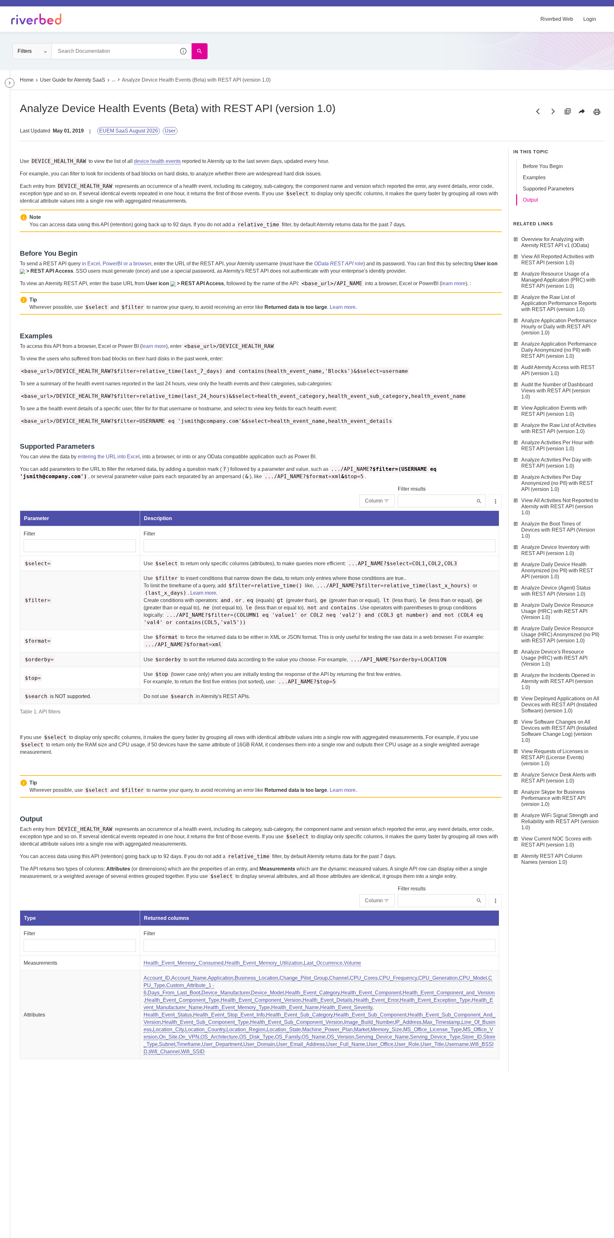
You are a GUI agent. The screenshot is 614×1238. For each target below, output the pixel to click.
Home (27, 80)
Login (589, 19)
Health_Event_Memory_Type (237, 1007)
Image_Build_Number (369, 1022)
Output (530, 200)
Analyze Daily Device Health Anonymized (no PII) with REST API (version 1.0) (557, 570)
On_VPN (189, 1037)
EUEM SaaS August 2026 (128, 130)
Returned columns (166, 918)
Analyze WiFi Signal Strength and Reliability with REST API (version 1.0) (560, 821)
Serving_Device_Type (435, 1037)
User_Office (379, 1044)
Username (457, 1044)
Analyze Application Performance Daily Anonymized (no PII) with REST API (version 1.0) (559, 350)
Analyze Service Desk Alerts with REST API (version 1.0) (558, 778)
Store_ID (472, 1037)
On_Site (168, 1037)
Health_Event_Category (312, 992)
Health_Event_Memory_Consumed (184, 963)
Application (220, 978)
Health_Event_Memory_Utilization (264, 963)
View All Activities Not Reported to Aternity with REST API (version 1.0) (559, 506)
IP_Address (408, 1022)
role (338, 263)
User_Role (407, 1044)
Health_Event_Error (376, 1000)
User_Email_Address (300, 1044)
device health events (157, 161)
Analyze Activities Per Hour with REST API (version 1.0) (557, 445)
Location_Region (245, 1029)
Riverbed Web (556, 19)
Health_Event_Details (327, 1000)
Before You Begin (543, 166)
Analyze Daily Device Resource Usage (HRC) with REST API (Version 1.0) (557, 611)
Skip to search (72, 7)
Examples (534, 177)
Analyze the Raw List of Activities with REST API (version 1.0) (558, 428)
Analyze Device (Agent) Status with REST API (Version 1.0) (556, 591)
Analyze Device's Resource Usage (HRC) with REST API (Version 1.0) (554, 658)
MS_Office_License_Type (432, 1029)
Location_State (284, 1029)
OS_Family (287, 1037)
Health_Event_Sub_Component (370, 1014)
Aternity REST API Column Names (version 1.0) (551, 859)
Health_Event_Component (371, 992)
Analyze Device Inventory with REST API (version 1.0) (555, 550)
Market (361, 1029)
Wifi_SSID (193, 1051)
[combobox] (121, 51)
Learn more (343, 307)
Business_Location (256, 978)
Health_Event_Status (168, 1014)
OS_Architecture (219, 1037)
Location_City (168, 1029)
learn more (453, 283)
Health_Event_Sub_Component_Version (296, 1022)
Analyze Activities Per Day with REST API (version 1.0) (556, 463)
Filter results (412, 489)
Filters (25, 51)
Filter (29, 533)
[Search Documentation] (200, 51)
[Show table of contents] (9, 83)
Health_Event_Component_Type (182, 1000)
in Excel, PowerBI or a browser (116, 263)
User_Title (432, 1044)
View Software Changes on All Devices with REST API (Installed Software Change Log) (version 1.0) (559, 731)
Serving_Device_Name (382, 1037)
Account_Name (189, 978)
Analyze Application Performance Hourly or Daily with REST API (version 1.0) (559, 326)
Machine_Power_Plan (327, 1029)
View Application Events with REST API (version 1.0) (554, 411)
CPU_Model (473, 978)
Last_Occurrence (323, 963)
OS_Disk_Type (256, 1037)
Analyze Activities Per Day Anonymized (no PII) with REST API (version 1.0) (557, 483)
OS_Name (314, 1037)
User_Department (222, 1044)
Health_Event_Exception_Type (435, 1000)
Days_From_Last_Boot (174, 992)
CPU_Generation (438, 978)
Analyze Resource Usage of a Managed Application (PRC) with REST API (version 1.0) (558, 280)
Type (30, 918)
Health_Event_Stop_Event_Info (229, 1014)
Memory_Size (386, 1029)
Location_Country (205, 1029)
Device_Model (267, 992)
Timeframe (189, 1044)
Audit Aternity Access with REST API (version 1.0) (558, 370)
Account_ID (157, 978)
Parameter (36, 518)
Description (158, 518)
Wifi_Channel (164, 1051)
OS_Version (340, 1037)
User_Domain (259, 1044)
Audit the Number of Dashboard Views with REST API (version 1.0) (557, 390)
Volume (352, 963)
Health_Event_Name (295, 1007)
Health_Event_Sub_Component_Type (205, 1022)
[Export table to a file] (495, 500)
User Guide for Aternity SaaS (72, 80)
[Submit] (479, 501)
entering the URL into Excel (109, 456)
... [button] (113, 79)
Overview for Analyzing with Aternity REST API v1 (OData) (555, 242)
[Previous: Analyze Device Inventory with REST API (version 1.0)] (537, 111)
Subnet (167, 1044)
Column (374, 500)
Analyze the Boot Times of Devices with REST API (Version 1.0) (558, 530)
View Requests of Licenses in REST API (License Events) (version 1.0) (554, 757)
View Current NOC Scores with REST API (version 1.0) (556, 842)
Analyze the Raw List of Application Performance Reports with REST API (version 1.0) (558, 303)
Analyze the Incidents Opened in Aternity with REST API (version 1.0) (558, 681)
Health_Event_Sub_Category (299, 1014)
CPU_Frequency (398, 978)
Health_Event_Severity (346, 1007)
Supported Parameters (548, 188)
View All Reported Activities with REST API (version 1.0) (557, 259)
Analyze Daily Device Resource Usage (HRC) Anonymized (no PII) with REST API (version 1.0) (560, 634)
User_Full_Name (345, 1044)
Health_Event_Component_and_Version (449, 992)
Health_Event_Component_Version (261, 1000)
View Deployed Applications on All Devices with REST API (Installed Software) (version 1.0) (560, 704)
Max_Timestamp (441, 1022)
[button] (184, 51)
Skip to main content (27, 7)
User (170, 130)
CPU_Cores (364, 978)
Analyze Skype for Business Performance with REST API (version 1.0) (553, 798)
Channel (339, 978)
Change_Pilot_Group (303, 978)
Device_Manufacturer (225, 992)
